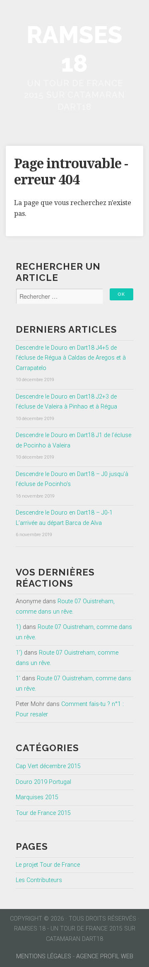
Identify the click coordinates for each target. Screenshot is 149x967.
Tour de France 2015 (43, 813)
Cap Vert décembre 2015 (48, 766)
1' (18, 678)
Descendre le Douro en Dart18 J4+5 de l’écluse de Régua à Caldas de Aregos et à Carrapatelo (71, 358)
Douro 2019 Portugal (43, 782)
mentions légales (43, 956)
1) (18, 627)
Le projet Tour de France (48, 864)
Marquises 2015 (37, 797)
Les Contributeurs (39, 880)
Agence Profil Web (104, 956)
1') (19, 652)
